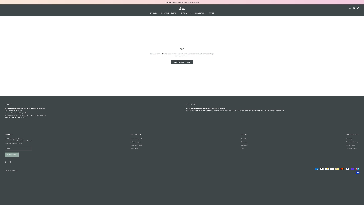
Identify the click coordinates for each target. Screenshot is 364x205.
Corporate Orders (136, 145)
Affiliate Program (136, 142)
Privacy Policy (350, 145)
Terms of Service (351, 148)
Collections (200, 13)
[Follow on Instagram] (10, 162)
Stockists (244, 142)
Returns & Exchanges (352, 142)
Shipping (349, 139)
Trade (211, 13)
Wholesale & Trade (136, 139)
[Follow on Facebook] (5, 162)
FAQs (242, 148)
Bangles (153, 13)
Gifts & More (186, 13)
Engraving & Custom (169, 13)
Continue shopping (182, 62)
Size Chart (244, 145)
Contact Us (134, 148)
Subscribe (11, 154)
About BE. (244, 139)
